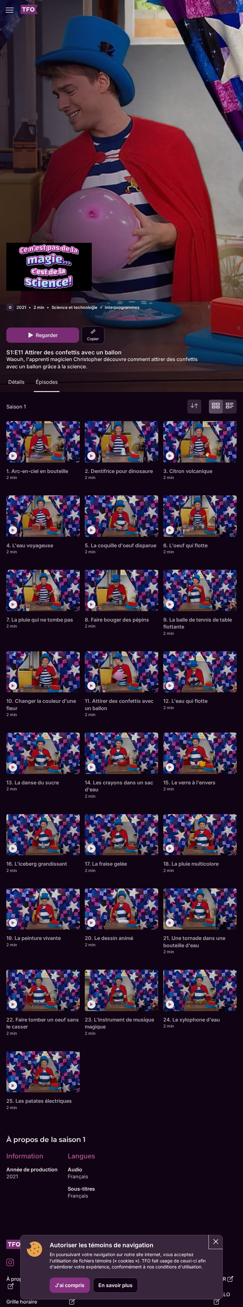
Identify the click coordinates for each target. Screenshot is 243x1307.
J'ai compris (69, 1285)
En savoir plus (115, 1285)
